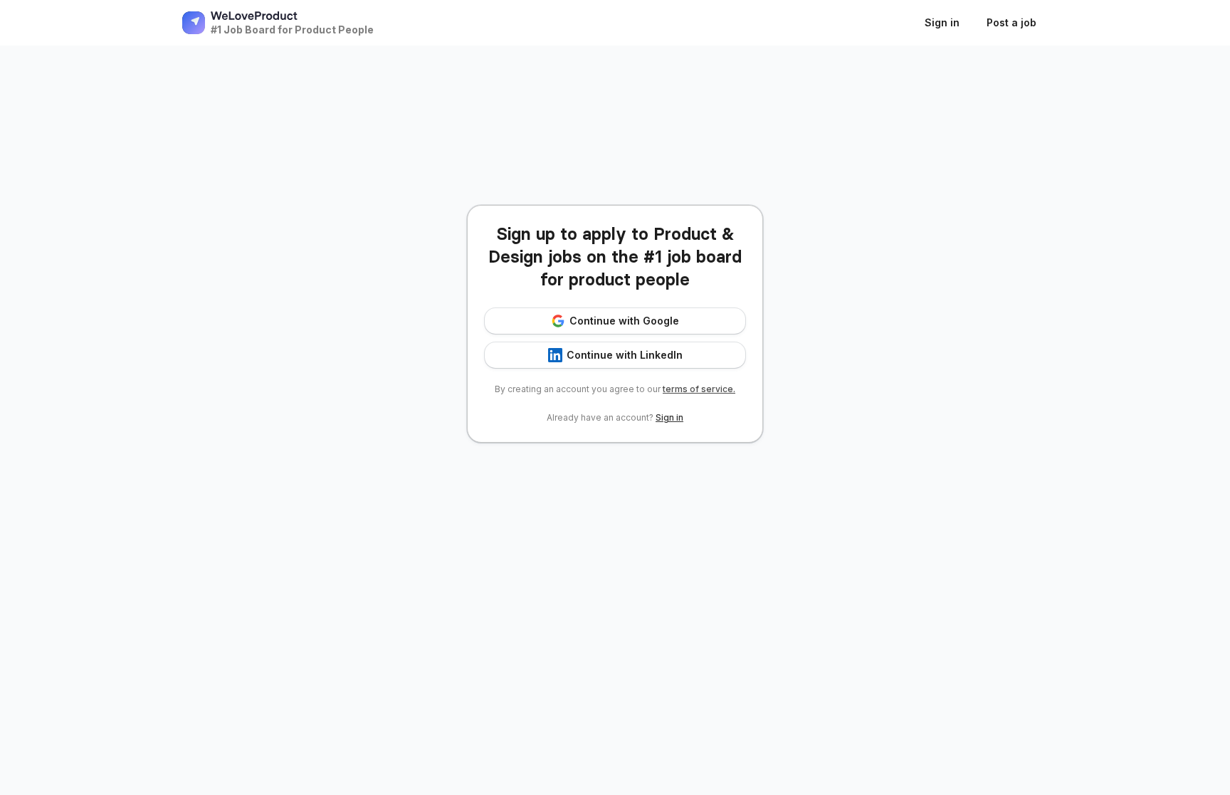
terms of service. (699, 389)
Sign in (669, 417)
